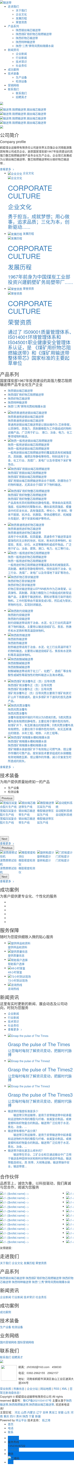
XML (64, 1389)
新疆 (38, 1416)
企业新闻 (21, 54)
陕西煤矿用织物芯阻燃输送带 (34, 34)
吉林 (45, 1412)
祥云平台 (21, 1420)
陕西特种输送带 (25, 42)
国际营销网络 (25, 1342)
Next (4, 839)
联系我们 (13, 89)
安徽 (61, 1412)
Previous (7, 798)
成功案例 (13, 69)
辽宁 (39, 1412)
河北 (17, 1412)
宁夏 (31, 1416)
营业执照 (5, 1389)
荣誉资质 (21, 22)
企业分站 (32, 1389)
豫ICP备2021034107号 (37, 1400)
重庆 (6, 1416)
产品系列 (13, 26)
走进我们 (13, 6)
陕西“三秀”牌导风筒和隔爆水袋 (35, 46)
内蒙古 (31, 1412)
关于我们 (21, 10)
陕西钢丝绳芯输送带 (28, 30)
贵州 (19, 1416)
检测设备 (21, 81)
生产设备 (21, 77)
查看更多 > (7, 169)
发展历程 (21, 18)
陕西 (25, 1416)
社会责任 (21, 65)
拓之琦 (46, 1420)
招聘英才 (21, 97)
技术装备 (13, 73)
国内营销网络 (8, 1342)
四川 (12, 1416)
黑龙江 (53, 1412)
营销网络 (13, 85)
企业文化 (21, 14)
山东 (67, 1412)
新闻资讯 (13, 50)
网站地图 (45, 1389)
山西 (23, 1412)
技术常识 (21, 61)
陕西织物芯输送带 (27, 38)
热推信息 (18, 1389)
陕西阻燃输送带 (18, 1404)
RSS (56, 1389)
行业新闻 (21, 57)
